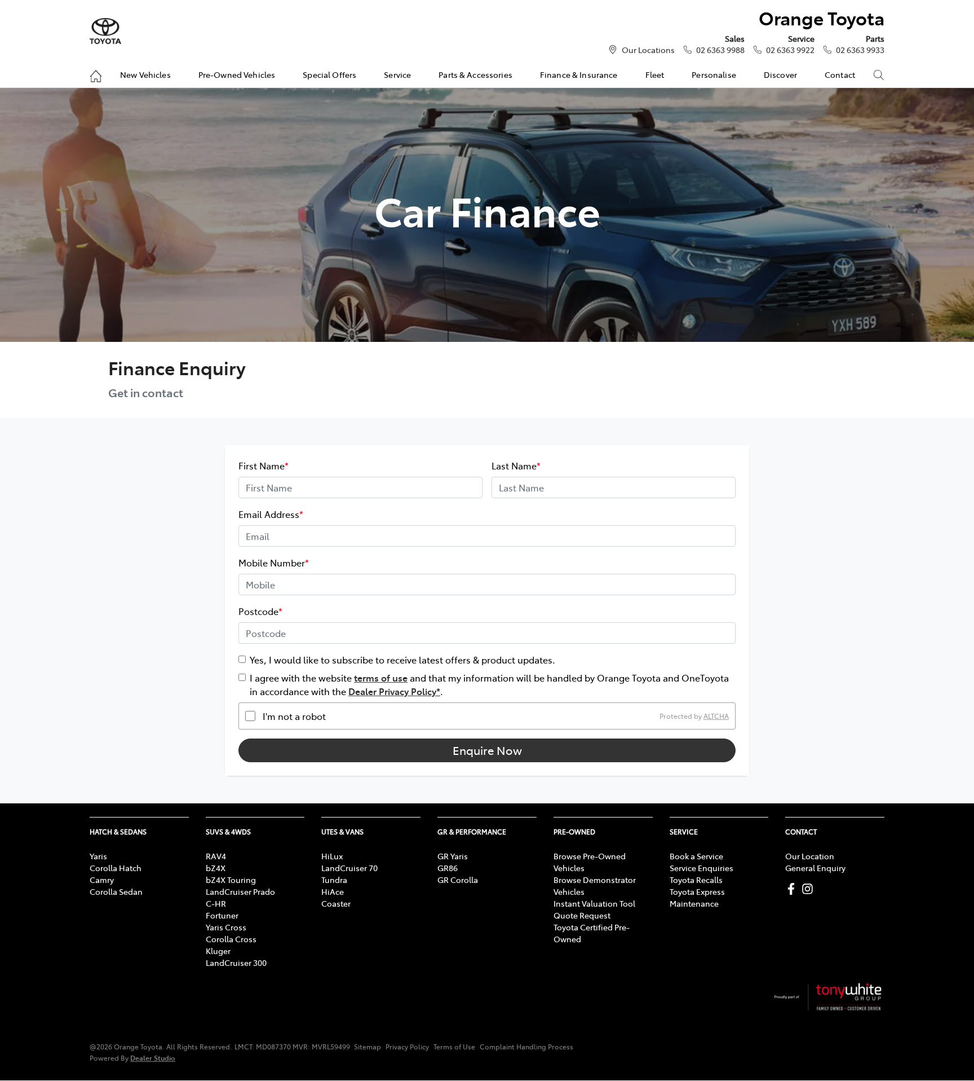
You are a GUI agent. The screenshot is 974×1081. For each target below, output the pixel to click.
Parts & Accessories (475, 74)
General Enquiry (815, 867)
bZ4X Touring (231, 879)
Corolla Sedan (116, 891)
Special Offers (329, 74)
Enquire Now (487, 750)
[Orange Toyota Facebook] (793, 889)
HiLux (332, 856)
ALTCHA (716, 715)
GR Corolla (457, 879)
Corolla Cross (231, 938)
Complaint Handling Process (526, 1046)
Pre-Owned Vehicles (237, 74)
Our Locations (648, 49)
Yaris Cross (226, 927)
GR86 (447, 867)
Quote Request (582, 915)
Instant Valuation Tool (594, 903)
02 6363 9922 (790, 49)
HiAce (332, 891)
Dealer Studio (152, 1057)
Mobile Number (273, 562)
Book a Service (696, 856)
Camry (102, 879)
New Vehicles (145, 74)
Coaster (336, 903)
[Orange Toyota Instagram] (810, 889)
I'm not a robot (294, 716)
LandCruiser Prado (240, 891)
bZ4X (215, 867)
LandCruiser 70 (349, 867)
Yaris (98, 856)
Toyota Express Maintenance (697, 897)
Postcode (260, 611)
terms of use (381, 677)
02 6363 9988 (720, 49)
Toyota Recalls (696, 879)
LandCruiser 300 (236, 962)
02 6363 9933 (860, 49)
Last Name (516, 465)
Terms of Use (454, 1046)
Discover (780, 74)
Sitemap (367, 1046)
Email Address (270, 514)
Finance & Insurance (579, 74)
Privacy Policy (407, 1046)
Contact (840, 74)
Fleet (655, 74)
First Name (263, 465)
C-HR (216, 903)
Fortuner (222, 915)
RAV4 (216, 856)
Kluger (218, 950)
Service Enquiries (701, 867)
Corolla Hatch (115, 867)
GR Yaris (452, 856)
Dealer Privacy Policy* (394, 691)
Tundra (334, 879)
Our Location (809, 856)
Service (397, 74)
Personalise (714, 74)
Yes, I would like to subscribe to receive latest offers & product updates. (402, 659)
